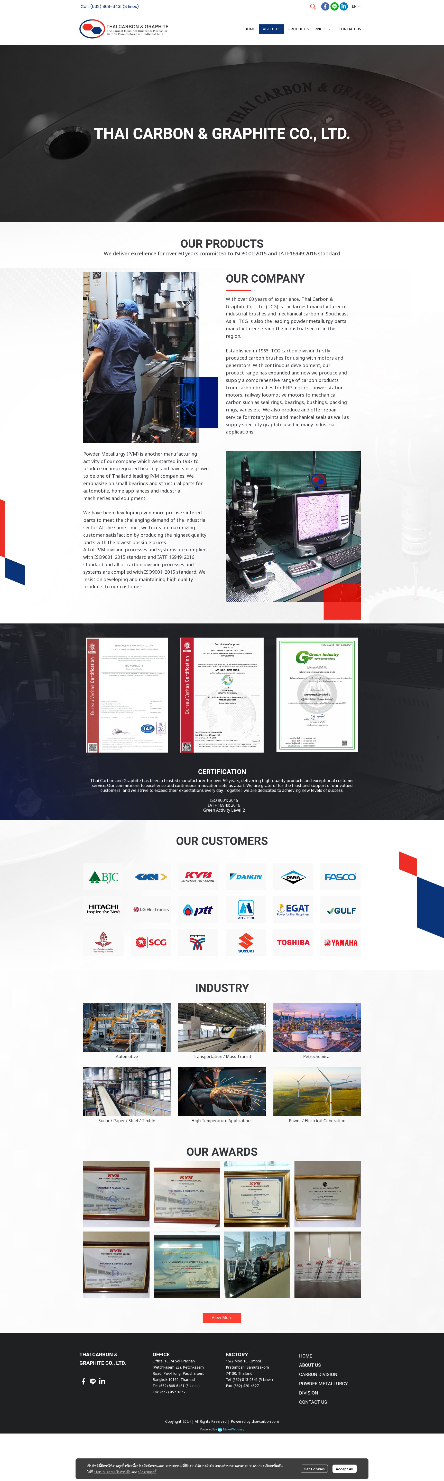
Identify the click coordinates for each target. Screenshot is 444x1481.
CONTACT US (313, 1402)
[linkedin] (344, 6)
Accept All (344, 1468)
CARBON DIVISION (318, 1374)
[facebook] (325, 6)
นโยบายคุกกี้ (147, 1471)
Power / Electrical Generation (317, 1121)
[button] (313, 6)
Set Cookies (314, 1468)
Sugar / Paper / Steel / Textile (126, 1121)
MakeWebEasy (233, 1429)
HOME (305, 1356)
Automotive (127, 1057)
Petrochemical (317, 1057)
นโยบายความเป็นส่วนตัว (112, 1471)
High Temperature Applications (222, 1121)
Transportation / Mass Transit (222, 1057)
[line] (334, 6)
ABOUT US (310, 1365)
